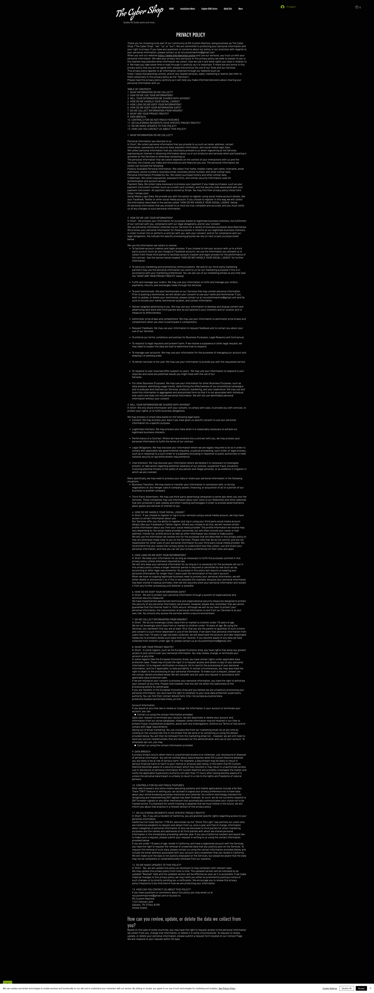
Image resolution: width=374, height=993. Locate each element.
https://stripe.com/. (138, 193)
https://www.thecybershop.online (176, 55)
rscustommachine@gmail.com (197, 52)
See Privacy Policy (227, 988)
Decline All (347, 988)
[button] (359, 6)
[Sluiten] (370, 988)
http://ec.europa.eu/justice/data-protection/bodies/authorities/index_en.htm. (177, 698)
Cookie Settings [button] (330, 988)
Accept (361, 988)
